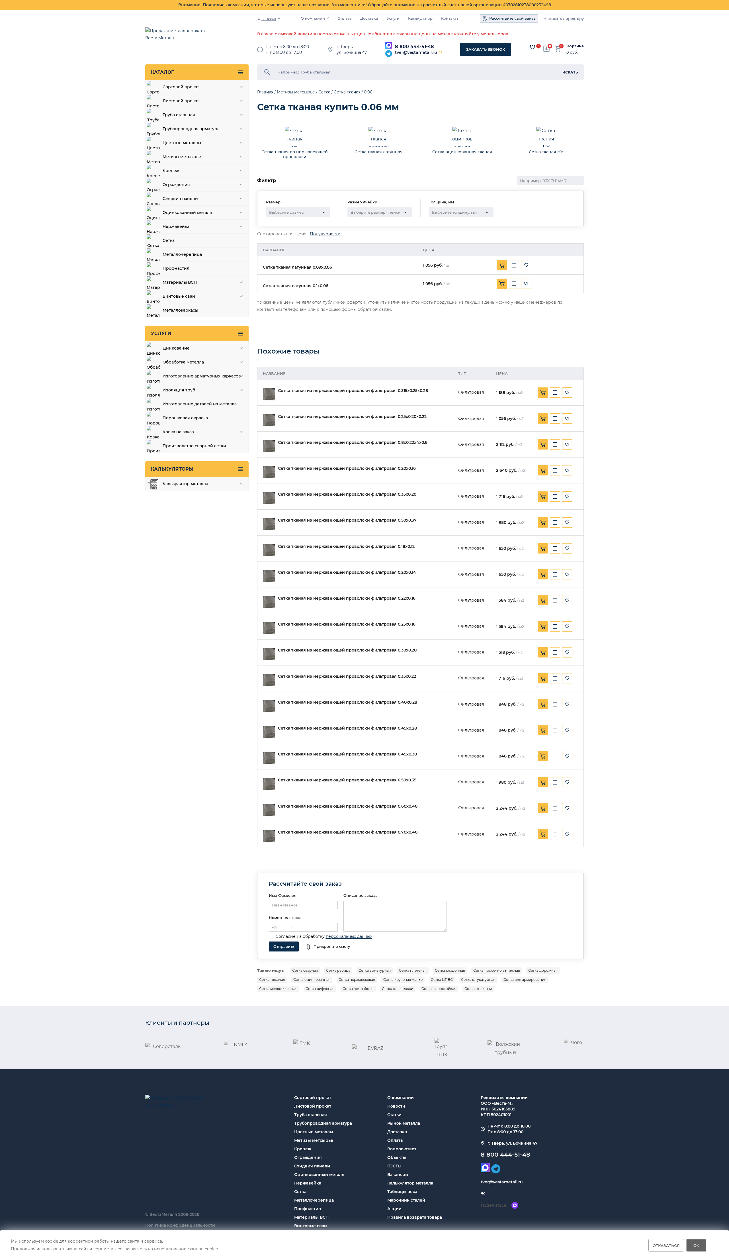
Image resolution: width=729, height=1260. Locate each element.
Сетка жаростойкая (438, 989)
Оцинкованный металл (319, 1174)
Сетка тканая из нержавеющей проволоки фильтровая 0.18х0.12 (346, 546)
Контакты (450, 18)
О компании (313, 18)
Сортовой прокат (312, 1097)
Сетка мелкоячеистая (278, 989)
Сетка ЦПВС (442, 979)
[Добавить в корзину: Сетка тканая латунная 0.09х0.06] (502, 265)
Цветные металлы (313, 1131)
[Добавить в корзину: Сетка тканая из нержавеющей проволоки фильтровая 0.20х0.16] (543, 470)
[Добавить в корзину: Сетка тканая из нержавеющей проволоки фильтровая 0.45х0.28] (543, 730)
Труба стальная (310, 1114)
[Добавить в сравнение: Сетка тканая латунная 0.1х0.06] (514, 284)
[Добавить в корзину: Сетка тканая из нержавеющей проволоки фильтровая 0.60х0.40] (543, 808)
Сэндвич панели (312, 1166)
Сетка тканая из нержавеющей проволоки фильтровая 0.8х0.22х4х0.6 (352, 442)
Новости (396, 1106)
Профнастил (307, 1208)
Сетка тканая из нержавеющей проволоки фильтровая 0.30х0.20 (347, 650)
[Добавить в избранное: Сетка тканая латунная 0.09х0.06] (526, 265)
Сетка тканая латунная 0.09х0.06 (297, 267)
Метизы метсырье (313, 1140)
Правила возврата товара (414, 1217)
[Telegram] (388, 53)
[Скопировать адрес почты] (440, 52)
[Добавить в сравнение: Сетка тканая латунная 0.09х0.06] (514, 265)
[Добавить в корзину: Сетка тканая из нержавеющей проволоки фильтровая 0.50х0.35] (543, 782)
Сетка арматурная (375, 970)
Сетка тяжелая (272, 979)
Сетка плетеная (413, 970)
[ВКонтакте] (483, 1193)
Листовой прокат (312, 1106)
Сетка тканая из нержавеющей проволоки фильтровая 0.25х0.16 (346, 624)
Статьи (394, 1114)
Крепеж (302, 1148)
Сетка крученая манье (403, 979)
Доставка (369, 18)
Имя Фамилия (282, 895)
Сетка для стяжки (397, 989)
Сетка (300, 1191)
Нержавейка (307, 1183)
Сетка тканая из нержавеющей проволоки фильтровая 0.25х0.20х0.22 (352, 416)
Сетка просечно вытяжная (496, 970)
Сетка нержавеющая (357, 979)
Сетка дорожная (543, 970)
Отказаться (666, 1245)
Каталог (162, 72)
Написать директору (563, 19)
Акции (394, 1208)
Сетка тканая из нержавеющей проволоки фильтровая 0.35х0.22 (347, 676)
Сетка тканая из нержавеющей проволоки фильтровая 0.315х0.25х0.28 (353, 390)
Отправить (283, 946)
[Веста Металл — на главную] (178, 37)
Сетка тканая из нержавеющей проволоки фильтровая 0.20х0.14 (347, 572)
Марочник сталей (406, 1200)
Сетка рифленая (320, 989)
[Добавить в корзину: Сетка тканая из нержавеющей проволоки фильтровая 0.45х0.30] (543, 756)
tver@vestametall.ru (416, 52)
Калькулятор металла (410, 1183)
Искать (570, 72)
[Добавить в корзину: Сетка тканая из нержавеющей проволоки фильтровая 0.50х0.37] (543, 522)
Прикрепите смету (332, 946)
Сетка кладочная (450, 970)
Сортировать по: (274, 234)
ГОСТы (394, 1166)
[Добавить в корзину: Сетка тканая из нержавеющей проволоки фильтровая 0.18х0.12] (543, 548)
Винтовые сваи (310, 1225)
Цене (300, 234)
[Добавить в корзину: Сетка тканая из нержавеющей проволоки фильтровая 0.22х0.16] (543, 600)
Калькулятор (420, 18)
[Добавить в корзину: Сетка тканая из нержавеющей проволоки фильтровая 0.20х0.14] (543, 574)
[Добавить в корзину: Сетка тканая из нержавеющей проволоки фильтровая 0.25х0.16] (543, 626)
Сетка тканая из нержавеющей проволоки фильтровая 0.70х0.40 (347, 832)
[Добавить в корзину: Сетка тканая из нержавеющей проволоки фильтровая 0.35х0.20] (543, 496)
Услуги (393, 18)
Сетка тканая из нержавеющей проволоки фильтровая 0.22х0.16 (346, 598)
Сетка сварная (305, 970)
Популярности (325, 234)
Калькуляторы (172, 469)
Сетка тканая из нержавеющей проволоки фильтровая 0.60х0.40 (347, 806)
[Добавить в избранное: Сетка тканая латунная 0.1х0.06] (526, 284)
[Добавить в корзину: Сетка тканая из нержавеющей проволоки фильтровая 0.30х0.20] (543, 652)
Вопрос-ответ (401, 1148)
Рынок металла (403, 1123)
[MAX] (388, 45)
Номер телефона (285, 917)
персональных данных (349, 936)
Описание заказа (360, 895)
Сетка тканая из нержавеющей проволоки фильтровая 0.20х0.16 (347, 468)
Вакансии (397, 1174)
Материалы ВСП (311, 1217)
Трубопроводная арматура (323, 1123)
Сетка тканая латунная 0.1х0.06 (295, 285)
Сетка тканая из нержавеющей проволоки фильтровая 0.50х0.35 (347, 780)
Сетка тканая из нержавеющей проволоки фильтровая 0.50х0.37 (347, 520)
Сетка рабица (338, 970)
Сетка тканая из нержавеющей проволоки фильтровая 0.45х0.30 (347, 754)
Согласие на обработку (300, 936)
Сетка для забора (358, 989)
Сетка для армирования (524, 979)
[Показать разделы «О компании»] (328, 18)
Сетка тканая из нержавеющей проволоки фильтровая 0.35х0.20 (347, 494)
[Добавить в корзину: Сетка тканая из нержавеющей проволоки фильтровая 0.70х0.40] (543, 834)
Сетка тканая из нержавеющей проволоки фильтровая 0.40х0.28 (347, 702)
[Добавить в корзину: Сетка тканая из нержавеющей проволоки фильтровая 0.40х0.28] (543, 704)
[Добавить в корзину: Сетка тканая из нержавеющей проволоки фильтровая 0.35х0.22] (543, 678)
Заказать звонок (485, 49)
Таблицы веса (402, 1191)
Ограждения (308, 1157)
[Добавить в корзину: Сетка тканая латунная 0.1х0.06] (502, 284)
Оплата (344, 18)
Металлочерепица (314, 1200)
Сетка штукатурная (478, 979)
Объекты (396, 1157)
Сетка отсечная (478, 989)
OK (696, 1245)
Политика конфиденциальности (180, 1225)
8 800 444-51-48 (414, 46)
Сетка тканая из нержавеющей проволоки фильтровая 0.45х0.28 (347, 728)
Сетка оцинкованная (311, 979)
